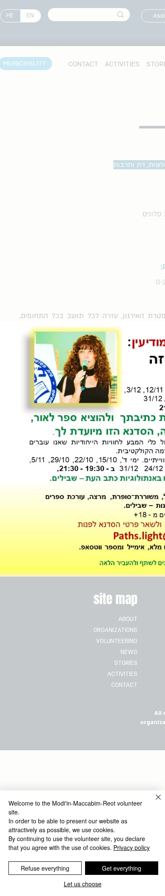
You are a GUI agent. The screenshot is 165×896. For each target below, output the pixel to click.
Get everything (121, 868)
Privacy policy (131, 847)
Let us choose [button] (83, 884)
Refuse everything (45, 868)
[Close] (153, 802)
